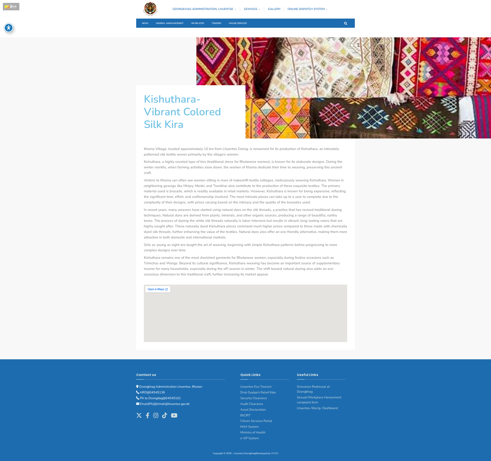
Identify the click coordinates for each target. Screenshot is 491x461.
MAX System (249, 427)
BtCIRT (245, 415)
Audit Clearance (251, 404)
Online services (238, 23)
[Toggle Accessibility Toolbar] (8, 27)
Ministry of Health (252, 432)
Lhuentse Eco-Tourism (256, 387)
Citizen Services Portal (256, 421)
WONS (274, 453)
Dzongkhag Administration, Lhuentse (203, 9)
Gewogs (250, 9)
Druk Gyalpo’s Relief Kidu (258, 392)
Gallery (274, 9)
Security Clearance (253, 398)
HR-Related (197, 23)
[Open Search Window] (345, 23)
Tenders (216, 23)
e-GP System (249, 438)
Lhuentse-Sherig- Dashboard (317, 408)
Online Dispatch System (306, 9)
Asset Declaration (253, 410)
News (145, 23)
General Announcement (170, 23)
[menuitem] (206, 8)
